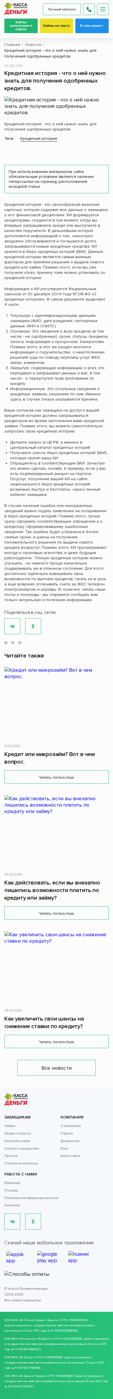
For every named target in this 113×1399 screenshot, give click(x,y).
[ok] (33, 1222)
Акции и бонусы (17, 1133)
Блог (64, 1148)
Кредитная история (38, 138)
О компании (71, 1126)
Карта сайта (70, 1156)
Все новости (56, 1068)
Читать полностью (56, 777)
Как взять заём (17, 1141)
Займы (9, 1126)
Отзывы (11, 1190)
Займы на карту (56, 26)
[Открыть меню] (103, 9)
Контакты (12, 1205)
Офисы (67, 1133)
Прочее (11, 1156)
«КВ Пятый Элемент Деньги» (38, 1320)
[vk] (12, 1222)
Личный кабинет (62, 9)
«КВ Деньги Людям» (31, 1376)
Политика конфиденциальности (31, 1198)
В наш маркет (91, 26)
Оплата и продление (21, 1148)
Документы (70, 1141)
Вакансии (12, 1183)
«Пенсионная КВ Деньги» (35, 1339)
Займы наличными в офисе (21, 25)
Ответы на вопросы (21, 1163)
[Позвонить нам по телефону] (89, 9)
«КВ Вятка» (26, 1357)
